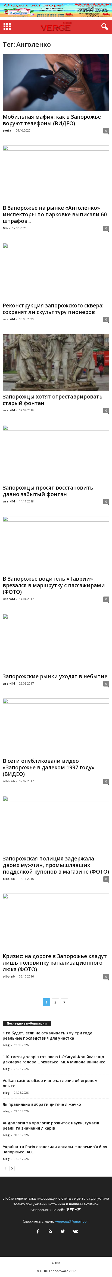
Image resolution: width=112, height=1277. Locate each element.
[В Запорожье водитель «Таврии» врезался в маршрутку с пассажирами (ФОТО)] (56, 544)
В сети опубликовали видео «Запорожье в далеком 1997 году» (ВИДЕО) (49, 767)
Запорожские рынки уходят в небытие (55, 676)
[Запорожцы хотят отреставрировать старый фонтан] (56, 362)
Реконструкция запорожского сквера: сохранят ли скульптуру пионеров (53, 309)
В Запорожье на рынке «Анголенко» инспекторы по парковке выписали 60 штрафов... (55, 214)
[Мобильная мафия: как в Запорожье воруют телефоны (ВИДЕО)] (56, 82)
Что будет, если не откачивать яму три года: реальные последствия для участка (48, 1035)
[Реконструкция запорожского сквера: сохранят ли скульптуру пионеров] (56, 271)
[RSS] (50, 1232)
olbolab (9, 781)
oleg (6, 1045)
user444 (9, 319)
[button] (104, 27)
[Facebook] (38, 1232)
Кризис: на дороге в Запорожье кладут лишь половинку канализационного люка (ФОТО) (55, 963)
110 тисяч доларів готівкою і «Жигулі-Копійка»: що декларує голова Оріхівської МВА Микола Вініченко (54, 1059)
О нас (56, 1263)
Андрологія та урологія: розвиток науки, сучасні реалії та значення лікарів (51, 1125)
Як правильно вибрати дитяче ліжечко (42, 1104)
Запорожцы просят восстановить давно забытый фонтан (48, 491)
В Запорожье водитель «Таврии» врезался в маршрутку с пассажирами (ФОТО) (54, 585)
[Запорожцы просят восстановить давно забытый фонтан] (56, 453)
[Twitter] (63, 1232)
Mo (5, 228)
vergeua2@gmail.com (72, 1221)
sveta (7, 130)
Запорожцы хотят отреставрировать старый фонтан (52, 400)
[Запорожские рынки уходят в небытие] (56, 642)
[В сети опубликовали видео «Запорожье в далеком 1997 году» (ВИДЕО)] (56, 726)
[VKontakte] (74, 1232)
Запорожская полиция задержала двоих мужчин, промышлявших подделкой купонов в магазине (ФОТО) (56, 865)
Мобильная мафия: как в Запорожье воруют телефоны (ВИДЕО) (52, 120)
